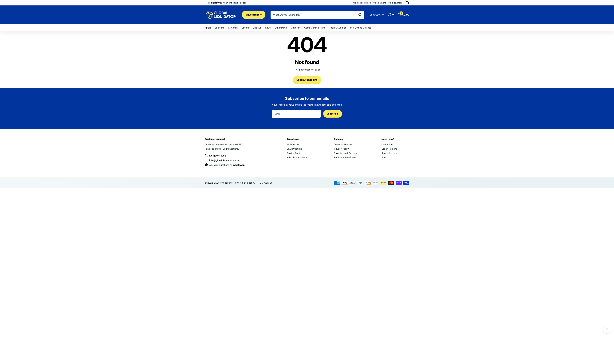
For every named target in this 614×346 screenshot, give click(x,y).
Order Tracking (389, 148)
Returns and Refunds (345, 157)
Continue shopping (307, 79)
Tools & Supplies (337, 27)
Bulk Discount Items (297, 157)
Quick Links (293, 139)
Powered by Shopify (244, 182)
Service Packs (294, 153)
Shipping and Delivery (345, 153)
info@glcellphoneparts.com (224, 160)
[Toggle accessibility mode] (407, 3)
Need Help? (388, 139)
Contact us (387, 144)
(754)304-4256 (217, 155)
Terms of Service (343, 144)
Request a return (390, 153)
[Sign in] (391, 14)
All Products (293, 144)
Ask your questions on (227, 165)
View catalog (252, 14)
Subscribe (332, 113)
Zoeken (360, 15)
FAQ (384, 157)
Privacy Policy (341, 148)
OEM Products (294, 148)
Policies (338, 139)
